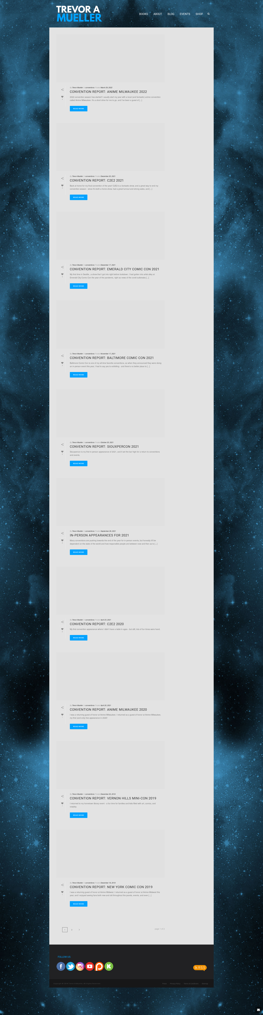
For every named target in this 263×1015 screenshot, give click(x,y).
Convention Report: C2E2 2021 (97, 180)
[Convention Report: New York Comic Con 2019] (110, 854)
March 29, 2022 (106, 87)
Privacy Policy (175, 984)
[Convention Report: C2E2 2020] (110, 591)
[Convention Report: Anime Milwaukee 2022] (110, 58)
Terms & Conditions (191, 984)
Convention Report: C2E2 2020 (97, 624)
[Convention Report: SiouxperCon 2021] (110, 413)
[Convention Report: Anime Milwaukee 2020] (110, 676)
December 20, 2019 (108, 794)
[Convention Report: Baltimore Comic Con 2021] (110, 324)
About (157, 14)
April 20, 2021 (106, 705)
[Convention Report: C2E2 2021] (110, 147)
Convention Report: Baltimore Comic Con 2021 (112, 358)
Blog (171, 14)
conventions (89, 87)
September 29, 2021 (108, 531)
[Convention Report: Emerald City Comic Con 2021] (110, 236)
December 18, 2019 (108, 883)
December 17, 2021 (108, 265)
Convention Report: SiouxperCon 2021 (104, 447)
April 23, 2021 (106, 620)
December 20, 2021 (108, 176)
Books (143, 14)
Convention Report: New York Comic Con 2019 (111, 887)
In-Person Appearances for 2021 (99, 535)
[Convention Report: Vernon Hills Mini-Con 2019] (110, 765)
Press (164, 984)
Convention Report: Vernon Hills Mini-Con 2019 (113, 798)
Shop (199, 14)
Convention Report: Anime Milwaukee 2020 (108, 710)
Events (185, 14)
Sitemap (205, 984)
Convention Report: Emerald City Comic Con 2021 (114, 269)
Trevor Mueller (77, 87)
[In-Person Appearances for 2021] (110, 502)
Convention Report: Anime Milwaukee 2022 (108, 92)
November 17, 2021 (108, 353)
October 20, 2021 (107, 442)
